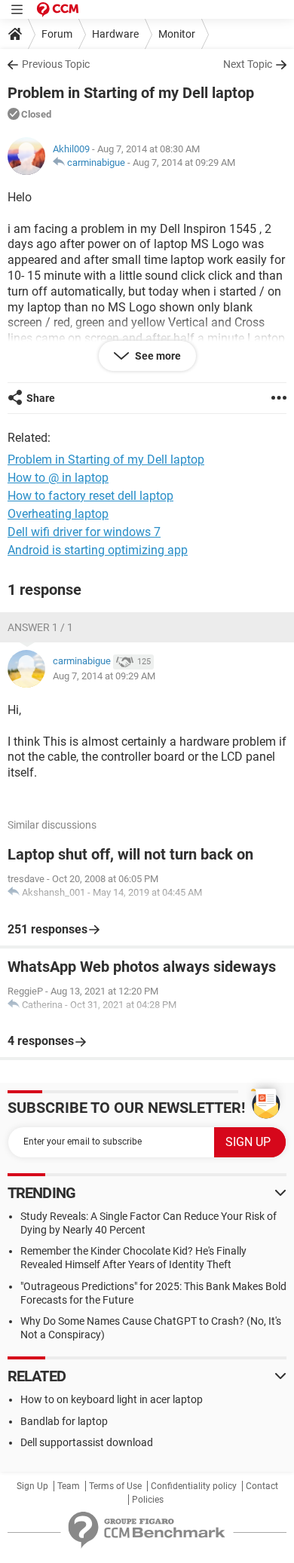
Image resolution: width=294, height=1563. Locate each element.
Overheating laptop (58, 514)
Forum (56, 34)
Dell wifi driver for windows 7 (84, 532)
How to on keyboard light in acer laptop (111, 1399)
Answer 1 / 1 (40, 627)
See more (157, 356)
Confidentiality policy (194, 1486)
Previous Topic (56, 64)
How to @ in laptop (58, 477)
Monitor (176, 34)
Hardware (115, 34)
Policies (148, 1499)
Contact (262, 1486)
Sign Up (32, 1486)
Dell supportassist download (86, 1442)
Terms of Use (115, 1486)
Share (40, 398)
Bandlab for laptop (64, 1421)
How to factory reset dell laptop (90, 496)
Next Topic (247, 64)
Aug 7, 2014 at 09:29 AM (184, 162)
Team (68, 1486)
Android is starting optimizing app (98, 550)
